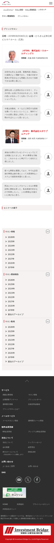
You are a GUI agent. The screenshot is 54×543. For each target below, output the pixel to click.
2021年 (11, 258)
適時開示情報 (8, 404)
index (16, 3)
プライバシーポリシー (41, 504)
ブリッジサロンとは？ (11, 409)
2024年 (11, 245)
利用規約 (20, 504)
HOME (5, 504)
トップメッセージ (35, 442)
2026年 (11, 237)
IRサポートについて (13, 453)
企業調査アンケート (10, 399)
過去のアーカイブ (16, 314)
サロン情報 (19, 10)
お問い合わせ (33, 466)
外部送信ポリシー (9, 509)
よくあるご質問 (9, 466)
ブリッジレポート (35, 399)
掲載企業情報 (8, 395)
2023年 (11, 250)
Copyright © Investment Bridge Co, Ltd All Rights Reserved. (27, 539)
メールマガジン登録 (10, 421)
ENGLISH (32, 452)
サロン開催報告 (30, 10)
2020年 (11, 263)
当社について (8, 442)
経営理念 (31, 447)
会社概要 (6, 447)
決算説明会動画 (34, 404)
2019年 (11, 267)
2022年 (11, 254)
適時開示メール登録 (35, 421)
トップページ (8, 10)
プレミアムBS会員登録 (37, 431)
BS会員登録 (7, 431)
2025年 (11, 241)
